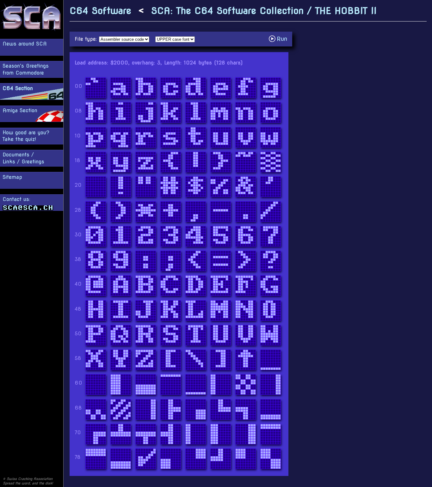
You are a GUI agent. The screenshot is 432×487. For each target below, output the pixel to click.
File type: (87, 39)
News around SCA (25, 44)
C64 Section (18, 88)
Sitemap (12, 177)
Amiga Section (20, 110)
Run (279, 38)
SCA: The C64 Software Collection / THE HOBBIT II (264, 10)
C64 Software (100, 10)
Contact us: (16, 199)
